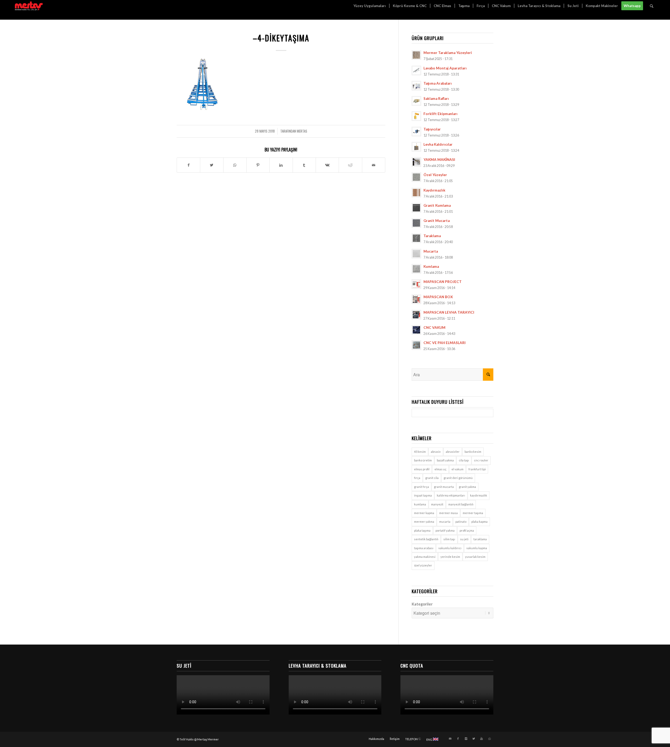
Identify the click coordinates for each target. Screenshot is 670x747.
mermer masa (448, 513)
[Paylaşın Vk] (327, 165)
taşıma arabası (423, 548)
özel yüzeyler (423, 565)
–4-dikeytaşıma (281, 38)
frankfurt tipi (477, 469)
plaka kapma (479, 521)
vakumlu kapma (476, 548)
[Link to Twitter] (474, 739)
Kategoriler (422, 604)
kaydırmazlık (478, 495)
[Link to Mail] (450, 739)
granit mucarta (444, 486)
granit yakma (467, 486)
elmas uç (440, 469)
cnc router (481, 460)
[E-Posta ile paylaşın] (373, 165)
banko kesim (473, 451)
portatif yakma (445, 530)
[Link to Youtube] (481, 739)
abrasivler (453, 451)
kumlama (420, 504)
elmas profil (421, 469)
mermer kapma (424, 513)
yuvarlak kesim (475, 556)
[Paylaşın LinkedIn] (281, 165)
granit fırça (421, 486)
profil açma (467, 530)
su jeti (464, 539)
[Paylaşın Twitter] (211, 165)
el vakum (457, 469)
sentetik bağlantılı (426, 539)
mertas (302, 131)
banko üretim (423, 460)
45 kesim (420, 451)
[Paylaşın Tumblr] (304, 165)
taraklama (480, 539)
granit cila (432, 477)
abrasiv (436, 451)
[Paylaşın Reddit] (350, 165)
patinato (460, 521)
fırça (417, 477)
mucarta (444, 521)
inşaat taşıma (423, 495)
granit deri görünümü (458, 477)
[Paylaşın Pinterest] (258, 165)
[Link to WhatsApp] (489, 739)
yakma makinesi (425, 556)
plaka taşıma (422, 530)
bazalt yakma (445, 460)
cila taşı (464, 460)
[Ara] (651, 6)
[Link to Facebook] (458, 739)
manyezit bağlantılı (460, 504)
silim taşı (449, 539)
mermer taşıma (473, 513)
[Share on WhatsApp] (235, 165)
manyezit (437, 504)
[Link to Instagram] (466, 739)
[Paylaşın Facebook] (188, 165)
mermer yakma (424, 521)
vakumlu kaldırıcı (449, 548)
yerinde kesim (450, 556)
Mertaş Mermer (208, 739)
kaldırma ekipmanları (451, 495)
